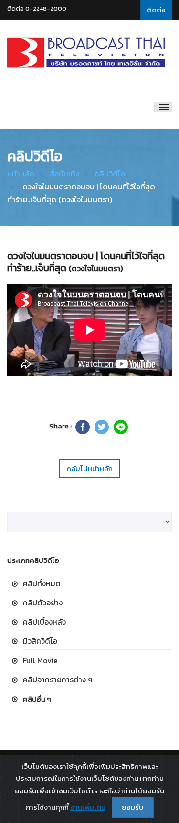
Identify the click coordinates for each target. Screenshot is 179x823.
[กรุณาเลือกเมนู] (163, 107)
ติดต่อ (156, 9)
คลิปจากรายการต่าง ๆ (58, 679)
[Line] (121, 427)
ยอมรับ (133, 806)
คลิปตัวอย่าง (43, 602)
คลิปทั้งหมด (42, 583)
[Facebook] (82, 427)
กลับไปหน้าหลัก (90, 468)
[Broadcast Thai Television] (86, 52)
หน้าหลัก (20, 173)
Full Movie (40, 660)
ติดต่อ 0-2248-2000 (36, 8)
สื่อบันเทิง (64, 173)
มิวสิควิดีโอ (40, 641)
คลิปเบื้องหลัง (44, 621)
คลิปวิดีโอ (110, 173)
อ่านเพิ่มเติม (87, 806)
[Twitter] (102, 427)
